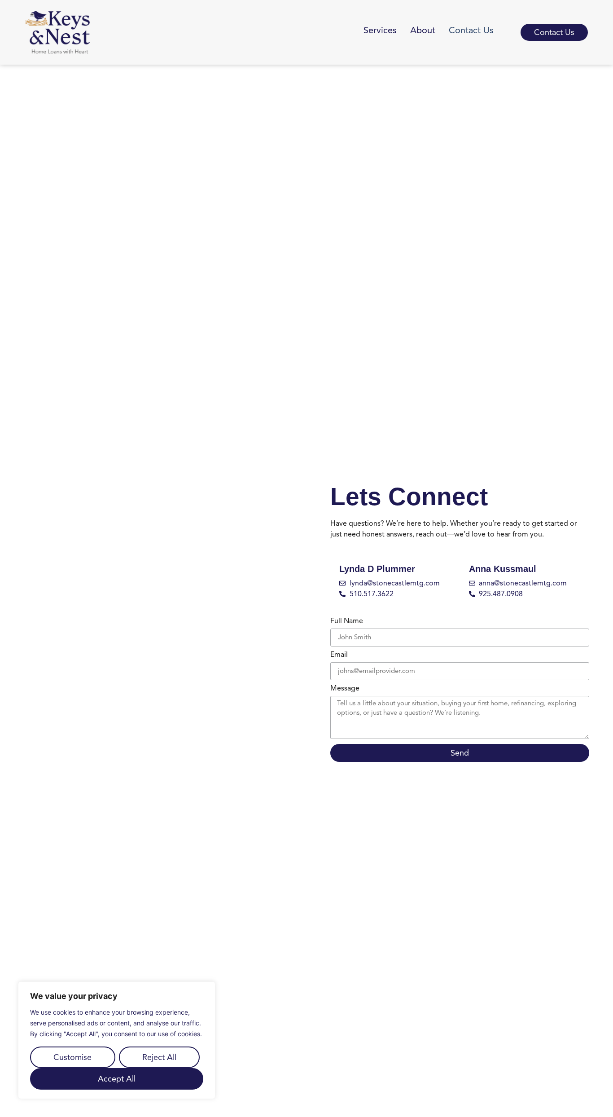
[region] (116, 1040)
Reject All (159, 1057)
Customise (72, 1057)
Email (339, 655)
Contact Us (471, 30)
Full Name (346, 621)
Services (380, 30)
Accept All (117, 1079)
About (422, 30)
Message (344, 689)
